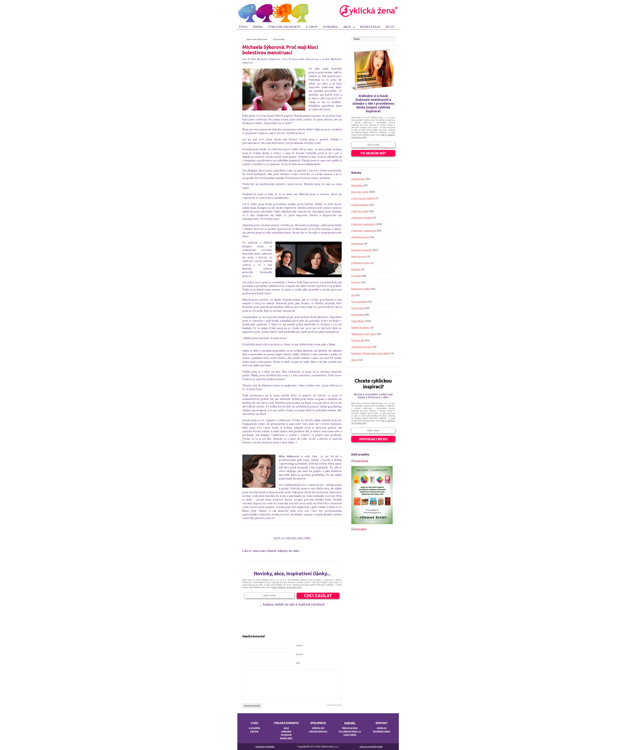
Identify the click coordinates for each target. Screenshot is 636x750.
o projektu (254, 728)
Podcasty (356, 269)
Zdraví (354, 360)
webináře (286, 731)
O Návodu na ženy (360, 263)
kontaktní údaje (381, 731)
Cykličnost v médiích (361, 217)
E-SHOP (312, 26)
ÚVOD (243, 26)
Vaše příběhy (358, 321)
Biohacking (357, 185)
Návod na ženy (358, 256)
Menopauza (357, 243)
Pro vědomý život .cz (350, 731)
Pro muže (356, 276)
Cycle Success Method (363, 198)
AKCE (347, 26)
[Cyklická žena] (318, 21)
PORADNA (330, 26)
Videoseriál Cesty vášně (363, 334)
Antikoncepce (358, 179)
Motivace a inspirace (361, 250)
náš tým (254, 731)
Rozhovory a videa (360, 288)
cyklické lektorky (318, 731)
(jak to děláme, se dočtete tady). (287, 587)
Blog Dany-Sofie (359, 192)
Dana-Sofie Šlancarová (257, 39)
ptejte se (381, 728)
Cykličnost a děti (359, 211)
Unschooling (357, 314)
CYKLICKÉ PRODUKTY (284, 26)
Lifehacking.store (360, 237)
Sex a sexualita (359, 301)
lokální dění (286, 738)
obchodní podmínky (265, 746)
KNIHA (258, 26)
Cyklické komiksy (360, 205)
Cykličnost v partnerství (363, 224)
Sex (353, 295)
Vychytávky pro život (361, 347)
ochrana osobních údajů (371, 746)
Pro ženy (355, 282)
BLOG (390, 26)
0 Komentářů (279, 39)
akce (286, 728)
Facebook (286, 734)
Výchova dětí (358, 340)
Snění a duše (357, 308)
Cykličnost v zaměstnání (363, 230)
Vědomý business (360, 327)
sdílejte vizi (318, 728)
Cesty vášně (350, 734)
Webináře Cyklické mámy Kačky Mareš (370, 353)
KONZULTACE (370, 26)
